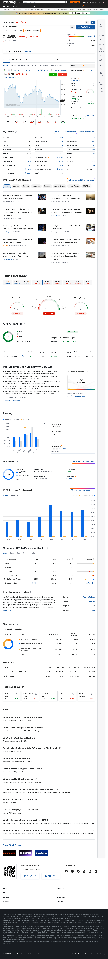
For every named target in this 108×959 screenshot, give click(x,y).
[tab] (7, 282)
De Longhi (45, 693)
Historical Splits (44, 65)
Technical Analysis (14, 275)
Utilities (92, 601)
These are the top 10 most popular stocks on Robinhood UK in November (67, 210)
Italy (93, 610)
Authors (60, 901)
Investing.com (55, 215)
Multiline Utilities (88, 597)
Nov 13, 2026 (59, 161)
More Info (28, 51)
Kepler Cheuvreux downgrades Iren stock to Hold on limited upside (66, 241)
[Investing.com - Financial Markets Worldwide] (11, 2)
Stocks (6, 9)
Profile (13, 65)
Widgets (6, 901)
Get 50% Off (75, 2)
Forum (60, 60)
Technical (51, 60)
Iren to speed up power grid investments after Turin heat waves (17, 254)
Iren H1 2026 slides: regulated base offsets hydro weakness (17, 197)
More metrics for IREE (87, 132)
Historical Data (31, 65)
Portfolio (6, 897)
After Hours (56, 9)
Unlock (36, 583)
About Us (60, 888)
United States (39, 9)
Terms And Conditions (74, 954)
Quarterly (14, 495)
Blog (5, 888)
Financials (40, 60)
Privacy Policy (89, 954)
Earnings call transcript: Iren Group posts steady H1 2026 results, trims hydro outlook (17, 212)
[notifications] (100, 2)
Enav (62, 693)
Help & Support (62, 897)
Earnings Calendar (28, 9)
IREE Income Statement (17, 490)
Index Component (56, 65)
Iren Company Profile (16, 592)
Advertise (60, 893)
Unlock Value (89, 36)
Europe (89, 9)
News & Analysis (26, 60)
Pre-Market (48, 9)
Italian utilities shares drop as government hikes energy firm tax (65, 197)
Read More (7, 610)
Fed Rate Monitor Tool (99, 9)
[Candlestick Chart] (5, 70)
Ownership (21, 65)
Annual (5, 495)
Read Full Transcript (12, 400)
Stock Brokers (81, 9)
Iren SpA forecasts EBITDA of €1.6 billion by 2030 (65, 227)
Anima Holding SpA (29, 693)
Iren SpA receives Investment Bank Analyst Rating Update (17, 241)
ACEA (81, 693)
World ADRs (72, 9)
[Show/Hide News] (52, 70)
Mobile (5, 893)
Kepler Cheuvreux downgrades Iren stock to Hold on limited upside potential (66, 256)
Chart (14, 60)
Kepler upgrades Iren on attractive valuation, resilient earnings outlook (18, 227)
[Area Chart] (9, 70)
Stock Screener (16, 9)
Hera (6, 693)
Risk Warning (101, 954)
